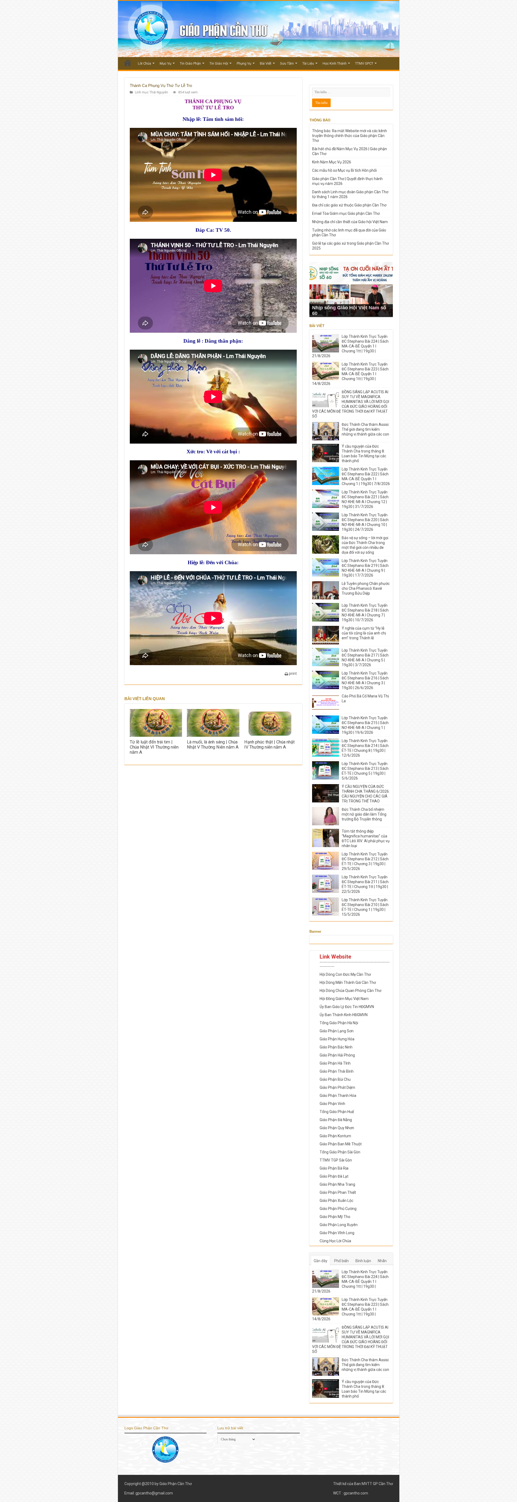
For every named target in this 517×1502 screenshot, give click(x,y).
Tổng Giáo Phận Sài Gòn (340, 1152)
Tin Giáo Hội (218, 63)
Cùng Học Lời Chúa (335, 1241)
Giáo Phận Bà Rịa (334, 1168)
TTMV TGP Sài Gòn (336, 1160)
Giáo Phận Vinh (332, 1103)
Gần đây (320, 1261)
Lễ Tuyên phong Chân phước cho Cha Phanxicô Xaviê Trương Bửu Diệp (366, 588)
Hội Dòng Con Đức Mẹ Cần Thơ (345, 974)
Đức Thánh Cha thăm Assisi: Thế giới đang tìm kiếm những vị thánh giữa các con (365, 429)
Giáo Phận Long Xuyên (339, 1225)
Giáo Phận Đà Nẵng (336, 1120)
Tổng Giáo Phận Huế (337, 1112)
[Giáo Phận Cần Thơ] (258, 29)
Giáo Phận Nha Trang (337, 1184)
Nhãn (382, 1261)
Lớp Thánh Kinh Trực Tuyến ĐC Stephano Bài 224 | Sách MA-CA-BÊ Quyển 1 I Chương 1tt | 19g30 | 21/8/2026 (350, 346)
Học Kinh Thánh (335, 63)
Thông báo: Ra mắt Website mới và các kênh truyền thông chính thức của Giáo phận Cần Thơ (349, 136)
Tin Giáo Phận (190, 63)
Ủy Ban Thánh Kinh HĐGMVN (344, 1015)
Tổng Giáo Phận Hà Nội (339, 1023)
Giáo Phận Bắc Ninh (336, 1047)
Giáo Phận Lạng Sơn (337, 1031)
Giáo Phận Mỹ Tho (335, 1217)
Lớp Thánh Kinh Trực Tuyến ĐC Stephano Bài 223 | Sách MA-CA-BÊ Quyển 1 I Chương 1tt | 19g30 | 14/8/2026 (350, 374)
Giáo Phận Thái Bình (337, 1071)
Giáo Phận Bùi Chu (335, 1079)
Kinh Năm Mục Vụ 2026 (331, 162)
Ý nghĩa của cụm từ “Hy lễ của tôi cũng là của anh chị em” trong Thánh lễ (364, 633)
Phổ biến (341, 1261)
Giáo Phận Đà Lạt (334, 1176)
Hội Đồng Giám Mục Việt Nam (344, 998)
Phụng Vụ (244, 63)
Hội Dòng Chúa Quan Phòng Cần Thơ (350, 990)
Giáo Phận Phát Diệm (337, 1087)
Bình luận (363, 1261)
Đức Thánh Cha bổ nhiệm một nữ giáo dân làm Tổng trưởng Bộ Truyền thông (364, 814)
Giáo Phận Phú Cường (338, 1208)
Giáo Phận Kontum (335, 1136)
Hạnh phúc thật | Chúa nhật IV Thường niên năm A (269, 744)
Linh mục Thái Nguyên (151, 92)
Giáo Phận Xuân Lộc (336, 1200)
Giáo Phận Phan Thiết (338, 1192)
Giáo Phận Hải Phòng (337, 1055)
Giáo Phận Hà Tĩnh (335, 1063)
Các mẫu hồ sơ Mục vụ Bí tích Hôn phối (344, 170)
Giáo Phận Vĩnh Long (337, 1233)
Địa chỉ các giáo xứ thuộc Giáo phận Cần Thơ (349, 205)
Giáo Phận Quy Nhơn (337, 1128)
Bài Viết (265, 63)
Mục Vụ (165, 63)
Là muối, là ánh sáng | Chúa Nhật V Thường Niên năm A (213, 744)
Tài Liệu (308, 63)
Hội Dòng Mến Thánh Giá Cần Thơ (348, 982)
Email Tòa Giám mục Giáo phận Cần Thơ (346, 213)
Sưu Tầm (287, 63)
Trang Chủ (128, 62)
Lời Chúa (144, 63)
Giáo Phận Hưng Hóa (337, 1039)
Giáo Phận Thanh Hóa (338, 1095)
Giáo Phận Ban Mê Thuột (341, 1144)
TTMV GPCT (364, 63)
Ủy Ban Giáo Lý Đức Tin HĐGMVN (347, 1007)
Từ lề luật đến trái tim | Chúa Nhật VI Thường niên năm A (154, 747)
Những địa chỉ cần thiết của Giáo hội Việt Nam (350, 222)
